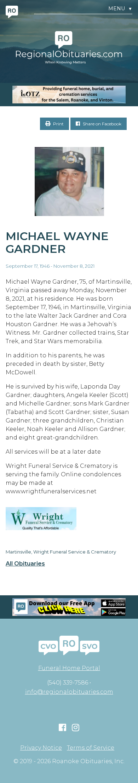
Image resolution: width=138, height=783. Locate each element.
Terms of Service (90, 748)
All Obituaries (25, 564)
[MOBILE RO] (69, 94)
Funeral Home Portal (69, 668)
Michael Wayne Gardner (57, 242)
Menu (120, 9)
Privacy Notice (41, 748)
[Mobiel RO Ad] (69, 607)
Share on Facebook (101, 123)
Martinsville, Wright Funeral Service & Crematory (61, 552)
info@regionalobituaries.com (69, 691)
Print (58, 123)
